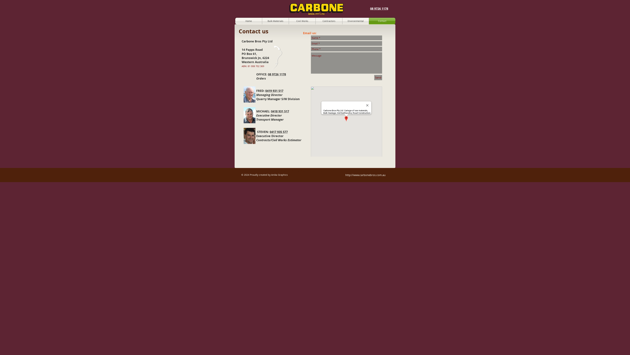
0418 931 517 (280, 111)
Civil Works (279, 140)
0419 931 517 (274, 91)
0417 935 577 (279, 132)
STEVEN (262, 132)
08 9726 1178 (379, 9)
